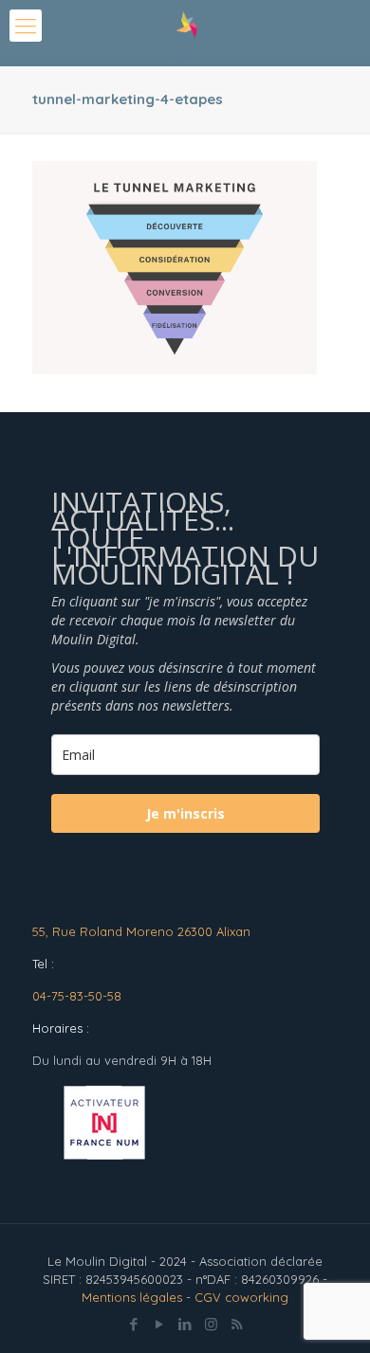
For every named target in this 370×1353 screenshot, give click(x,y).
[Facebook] (134, 1324)
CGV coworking (241, 1297)
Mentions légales (132, 1297)
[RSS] (237, 1324)
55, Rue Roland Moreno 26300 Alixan (141, 931)
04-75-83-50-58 (76, 995)
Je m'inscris (185, 813)
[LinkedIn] (185, 1324)
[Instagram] (211, 1324)
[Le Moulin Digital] (185, 33)
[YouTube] (160, 1324)
